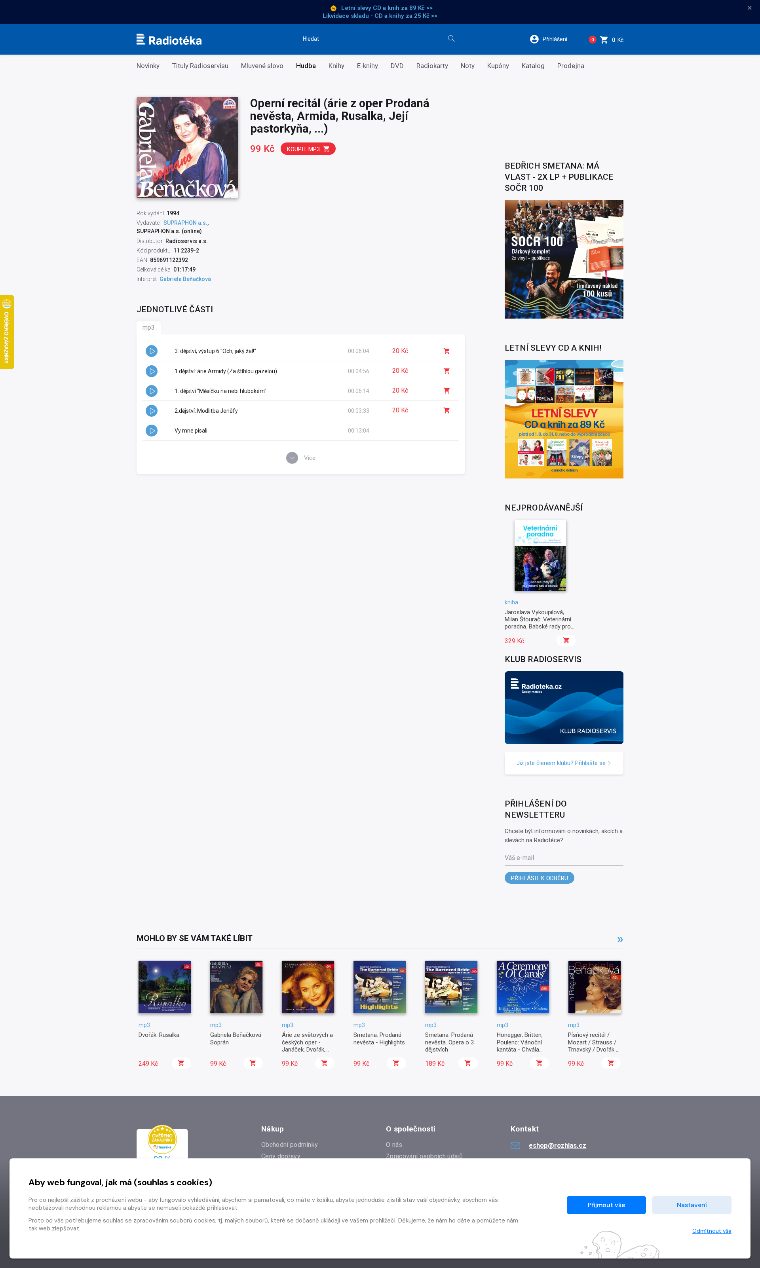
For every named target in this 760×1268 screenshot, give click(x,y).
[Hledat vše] (451, 39)
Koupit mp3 (303, 149)
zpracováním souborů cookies (174, 1220)
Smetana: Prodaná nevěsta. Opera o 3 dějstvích (449, 1042)
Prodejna (570, 66)
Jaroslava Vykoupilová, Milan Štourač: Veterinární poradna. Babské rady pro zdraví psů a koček (538, 623)
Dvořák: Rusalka (159, 1034)
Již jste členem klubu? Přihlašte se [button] (562, 763)
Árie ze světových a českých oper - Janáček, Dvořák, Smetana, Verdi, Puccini (307, 1049)
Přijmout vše (606, 1205)
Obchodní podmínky (289, 1144)
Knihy (336, 66)
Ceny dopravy (280, 1156)
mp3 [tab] (148, 327)
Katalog (533, 66)
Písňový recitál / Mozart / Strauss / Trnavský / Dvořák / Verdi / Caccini (593, 1045)
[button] (553, 39)
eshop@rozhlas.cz (557, 1145)
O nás (394, 1144)
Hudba (306, 66)
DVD (397, 66)
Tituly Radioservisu (200, 66)
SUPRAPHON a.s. (185, 223)
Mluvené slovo (262, 66)
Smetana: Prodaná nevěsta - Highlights (379, 1038)
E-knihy (367, 66)
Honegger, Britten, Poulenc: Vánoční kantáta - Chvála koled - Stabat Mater (520, 1049)
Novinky (148, 66)
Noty (468, 66)
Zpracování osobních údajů (424, 1156)
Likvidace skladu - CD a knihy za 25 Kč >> (380, 15)
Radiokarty (432, 66)
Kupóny (498, 66)
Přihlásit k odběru (539, 878)
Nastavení (692, 1205)
